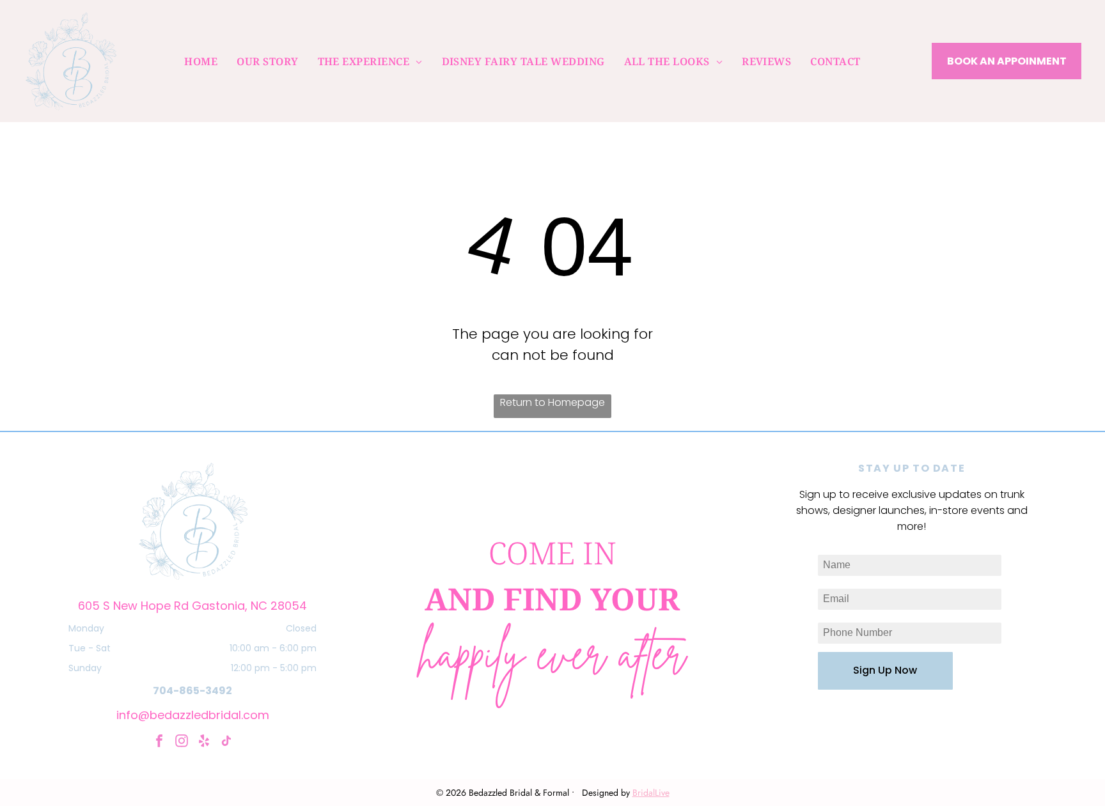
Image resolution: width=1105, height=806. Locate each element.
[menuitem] (201, 60)
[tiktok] (226, 742)
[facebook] (159, 742)
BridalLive (651, 792)
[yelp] (204, 742)
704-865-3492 (192, 690)
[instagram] (181, 742)
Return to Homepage (552, 402)
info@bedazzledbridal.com (192, 715)
